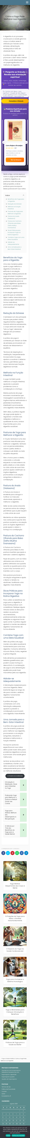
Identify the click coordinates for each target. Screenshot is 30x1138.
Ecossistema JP (6, 1096)
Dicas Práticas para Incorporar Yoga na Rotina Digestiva (14, 232)
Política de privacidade (18, 1135)
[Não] (28, 1132)
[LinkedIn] (22, 853)
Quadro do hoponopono (9, 1079)
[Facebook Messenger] (8, 853)
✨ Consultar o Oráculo (15, 101)
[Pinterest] (12, 853)
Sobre (3, 1094)
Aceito (8, 1135)
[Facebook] (3, 853)
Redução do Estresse (15, 204)
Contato (4, 1091)
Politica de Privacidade (8, 1089)
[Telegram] (26, 853)
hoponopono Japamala (9, 1074)
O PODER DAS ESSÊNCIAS (15, 776)
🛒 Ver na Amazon (14, 160)
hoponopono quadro (8, 1077)
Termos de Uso (6, 1087)
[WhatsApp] (17, 853)
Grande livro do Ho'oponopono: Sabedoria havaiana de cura (11, 1071)
